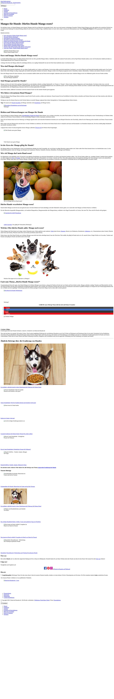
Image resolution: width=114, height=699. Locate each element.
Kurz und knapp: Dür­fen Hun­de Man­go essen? (15, 35)
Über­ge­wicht (38, 127)
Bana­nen (63, 231)
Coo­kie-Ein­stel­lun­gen (9, 597)
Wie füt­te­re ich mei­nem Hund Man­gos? (13, 39)
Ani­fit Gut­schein (8, 224)
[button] (7, 308)
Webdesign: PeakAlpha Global (41, 600)
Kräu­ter (18, 158)
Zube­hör (6, 11)
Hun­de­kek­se (37, 102)
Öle (13, 158)
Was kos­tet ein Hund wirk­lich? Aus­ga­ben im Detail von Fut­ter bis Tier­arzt (19, 537)
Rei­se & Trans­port (8, 15)
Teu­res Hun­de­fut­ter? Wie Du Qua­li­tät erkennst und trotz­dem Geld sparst (18, 402)
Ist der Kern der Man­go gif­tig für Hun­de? (14, 42)
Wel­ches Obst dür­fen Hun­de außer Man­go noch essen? (17, 46)
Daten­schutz (7, 596)
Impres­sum (6, 594)
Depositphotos (57, 600)
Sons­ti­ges (6, 17)
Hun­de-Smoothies (16, 102)
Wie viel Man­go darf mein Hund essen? (13, 44)
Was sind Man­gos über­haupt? (11, 37)
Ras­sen (5, 8)
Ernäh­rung (6, 10)
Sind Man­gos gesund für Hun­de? (12, 38)
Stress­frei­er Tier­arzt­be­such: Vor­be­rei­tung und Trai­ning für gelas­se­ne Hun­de (19, 553)
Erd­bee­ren (87, 231)
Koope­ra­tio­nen (7, 593)
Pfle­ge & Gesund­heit (9, 14)
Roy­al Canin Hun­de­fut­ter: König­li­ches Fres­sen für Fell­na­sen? (16, 449)
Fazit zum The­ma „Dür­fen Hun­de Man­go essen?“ (16, 48)
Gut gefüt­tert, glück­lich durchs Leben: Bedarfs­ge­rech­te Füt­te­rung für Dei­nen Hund (21, 387)
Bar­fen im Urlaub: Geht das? (8, 418)
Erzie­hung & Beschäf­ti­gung (10, 13)
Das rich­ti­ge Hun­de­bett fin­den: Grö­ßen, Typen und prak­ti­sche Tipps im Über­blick (21, 521)
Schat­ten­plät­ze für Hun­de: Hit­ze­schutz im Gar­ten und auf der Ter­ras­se (18, 486)
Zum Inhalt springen (6, 1)
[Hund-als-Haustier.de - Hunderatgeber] (11, 2)
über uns (98, 559)
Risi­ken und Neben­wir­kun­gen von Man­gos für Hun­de (17, 41)
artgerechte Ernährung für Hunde (47, 467)
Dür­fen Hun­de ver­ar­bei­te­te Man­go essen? (14, 45)
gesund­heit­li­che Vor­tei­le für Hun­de (30, 115)
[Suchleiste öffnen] (2, 20)
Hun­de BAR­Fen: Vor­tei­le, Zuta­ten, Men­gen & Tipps (13, 465)
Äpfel (52, 231)
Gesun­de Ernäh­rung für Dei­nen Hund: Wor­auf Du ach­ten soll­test (16, 433)
